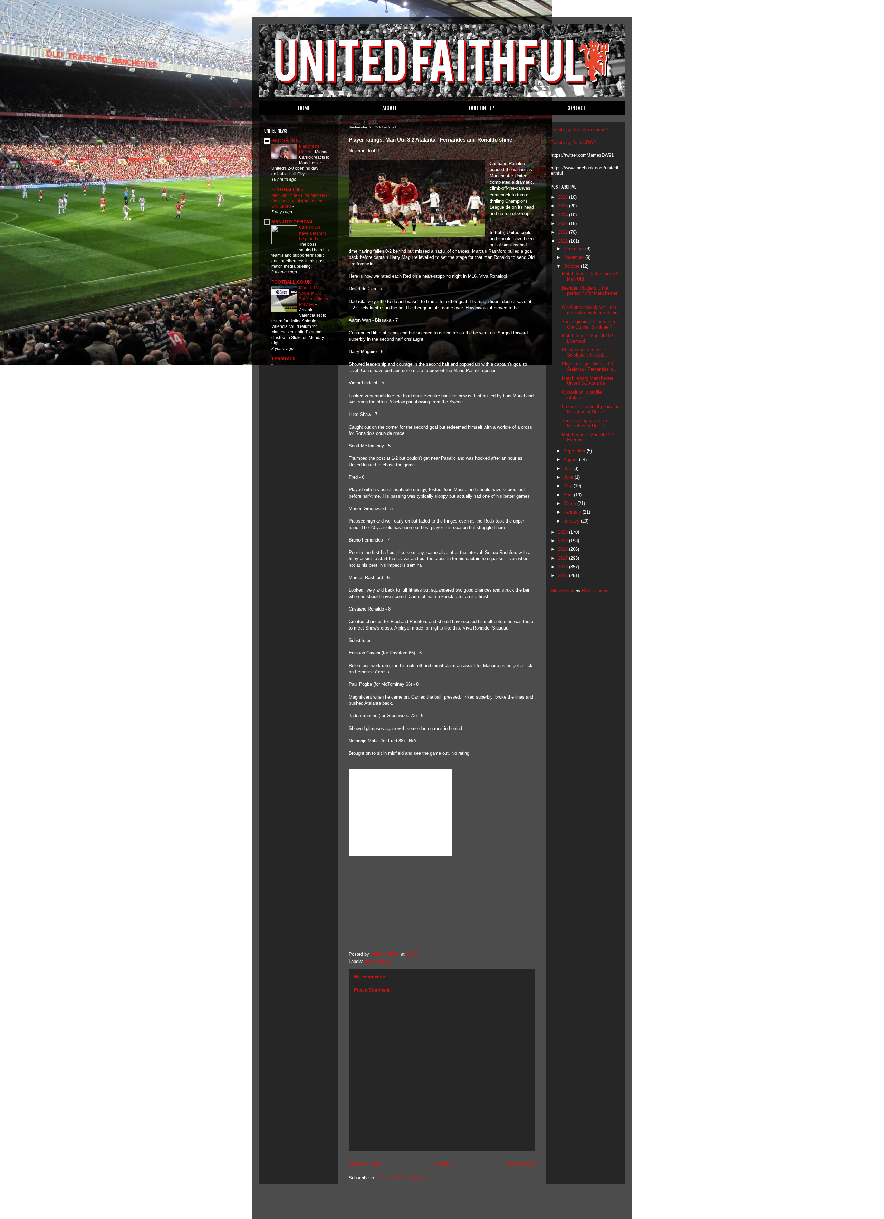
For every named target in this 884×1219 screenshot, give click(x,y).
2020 (563, 532)
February (573, 512)
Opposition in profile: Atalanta (582, 395)
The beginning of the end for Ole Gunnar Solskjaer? (590, 324)
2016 (563, 566)
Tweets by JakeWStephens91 (580, 129)
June (569, 477)
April (569, 494)
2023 (563, 223)
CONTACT (576, 108)
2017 (563, 558)
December (574, 248)
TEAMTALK (283, 358)
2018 (563, 549)
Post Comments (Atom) (400, 1177)
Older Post (520, 1163)
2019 (563, 540)
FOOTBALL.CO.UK (291, 282)
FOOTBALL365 (287, 189)
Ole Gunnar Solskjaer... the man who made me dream (590, 310)
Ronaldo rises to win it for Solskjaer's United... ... (587, 352)
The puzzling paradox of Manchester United (586, 423)
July (568, 468)
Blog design (562, 590)
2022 (563, 232)
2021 (563, 241)
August (571, 459)
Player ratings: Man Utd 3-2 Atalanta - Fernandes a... (589, 366)
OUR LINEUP (481, 108)
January (572, 521)
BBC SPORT (284, 140)
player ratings (378, 961)
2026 (563, 197)
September (575, 451)
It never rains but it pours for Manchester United (590, 409)
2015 (563, 575)
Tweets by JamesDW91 (574, 142)
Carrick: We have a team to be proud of (313, 233)
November (574, 257)
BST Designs (595, 590)
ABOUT (389, 108)
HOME (304, 108)
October (572, 266)
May (569, 485)
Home (443, 1163)
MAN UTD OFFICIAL (292, 221)
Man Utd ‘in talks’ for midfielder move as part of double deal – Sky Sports (300, 201)
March (570, 503)
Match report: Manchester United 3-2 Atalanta (587, 381)
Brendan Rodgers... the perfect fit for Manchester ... (589, 293)
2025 (563, 205)
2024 (563, 214)
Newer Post (365, 1163)
